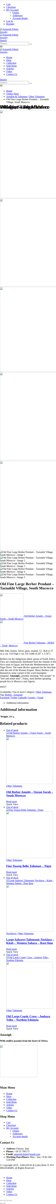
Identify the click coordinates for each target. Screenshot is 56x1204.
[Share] (7, 1200)
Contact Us (11, 74)
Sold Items (11, 65)
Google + (32, 697)
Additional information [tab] (17, 703)
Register (10, 24)
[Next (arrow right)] (4, 1203)
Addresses (17, 15)
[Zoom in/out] (1, 1200)
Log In (9, 21)
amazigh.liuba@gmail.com (27, 1154)
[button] (3, 40)
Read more (11, 801)
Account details (20, 18)
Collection (11, 63)
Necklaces (11, 933)
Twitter (13, 697)
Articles (10, 68)
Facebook (5, 697)
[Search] (30, 44)
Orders (15, 12)
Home (9, 57)
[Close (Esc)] (10, 1200)
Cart (8, 4)
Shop (8, 60)
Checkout (11, 7)
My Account (12, 10)
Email (40, 697)
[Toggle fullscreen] (4, 1200)
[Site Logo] (11, 52)
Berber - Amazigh (14, 694)
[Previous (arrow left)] (1, 1203)
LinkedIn (22, 697)
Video (9, 71)
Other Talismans (44, 692)
